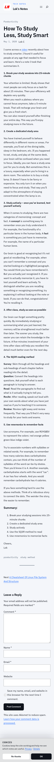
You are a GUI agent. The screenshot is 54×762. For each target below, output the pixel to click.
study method (27, 557)
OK (41, 756)
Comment (10, 611)
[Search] (47, 7)
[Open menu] (41, 7)
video (24, 49)
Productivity (11, 21)
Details (36, 748)
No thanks (16, 756)
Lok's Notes (20, 9)
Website (8, 676)
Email (7, 661)
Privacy (28, 748)
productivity (11, 557)
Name (8, 647)
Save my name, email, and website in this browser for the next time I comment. (27, 694)
